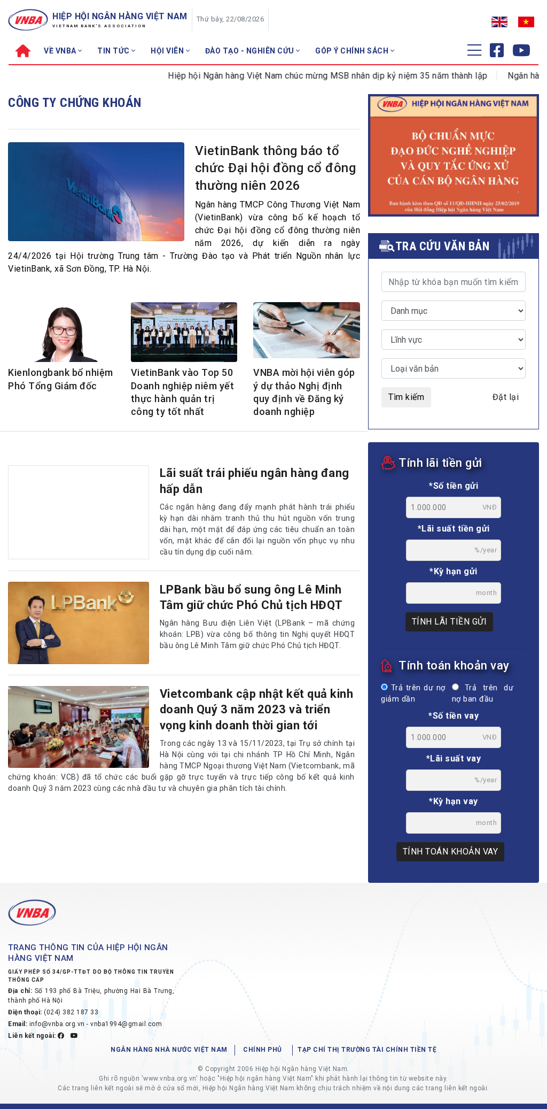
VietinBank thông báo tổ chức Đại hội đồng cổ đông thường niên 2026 (275, 168)
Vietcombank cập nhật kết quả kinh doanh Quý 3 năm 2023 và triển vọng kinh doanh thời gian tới (257, 709)
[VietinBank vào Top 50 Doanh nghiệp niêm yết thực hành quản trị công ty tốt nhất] (184, 333)
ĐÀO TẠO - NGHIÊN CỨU (250, 51)
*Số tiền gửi (453, 486)
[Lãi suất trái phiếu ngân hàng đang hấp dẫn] (78, 512)
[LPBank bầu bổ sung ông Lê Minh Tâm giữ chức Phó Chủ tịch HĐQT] (78, 623)
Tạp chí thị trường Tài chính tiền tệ (367, 1049)
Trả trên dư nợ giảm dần (413, 693)
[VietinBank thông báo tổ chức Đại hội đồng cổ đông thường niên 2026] (96, 191)
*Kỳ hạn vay (453, 801)
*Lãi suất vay (453, 758)
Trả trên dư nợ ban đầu (482, 693)
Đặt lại (506, 397)
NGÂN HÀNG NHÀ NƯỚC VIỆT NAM (169, 1049)
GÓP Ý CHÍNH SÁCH (352, 51)
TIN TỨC (114, 51)
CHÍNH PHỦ (262, 1049)
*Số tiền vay (453, 716)
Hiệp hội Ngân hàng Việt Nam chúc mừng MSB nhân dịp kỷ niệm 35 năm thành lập (311, 76)
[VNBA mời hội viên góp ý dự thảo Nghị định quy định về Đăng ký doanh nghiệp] (306, 330)
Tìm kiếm (406, 397)
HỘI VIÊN (168, 51)
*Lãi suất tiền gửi (454, 528)
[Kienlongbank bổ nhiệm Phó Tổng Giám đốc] (61, 333)
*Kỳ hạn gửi (453, 571)
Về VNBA (61, 51)
